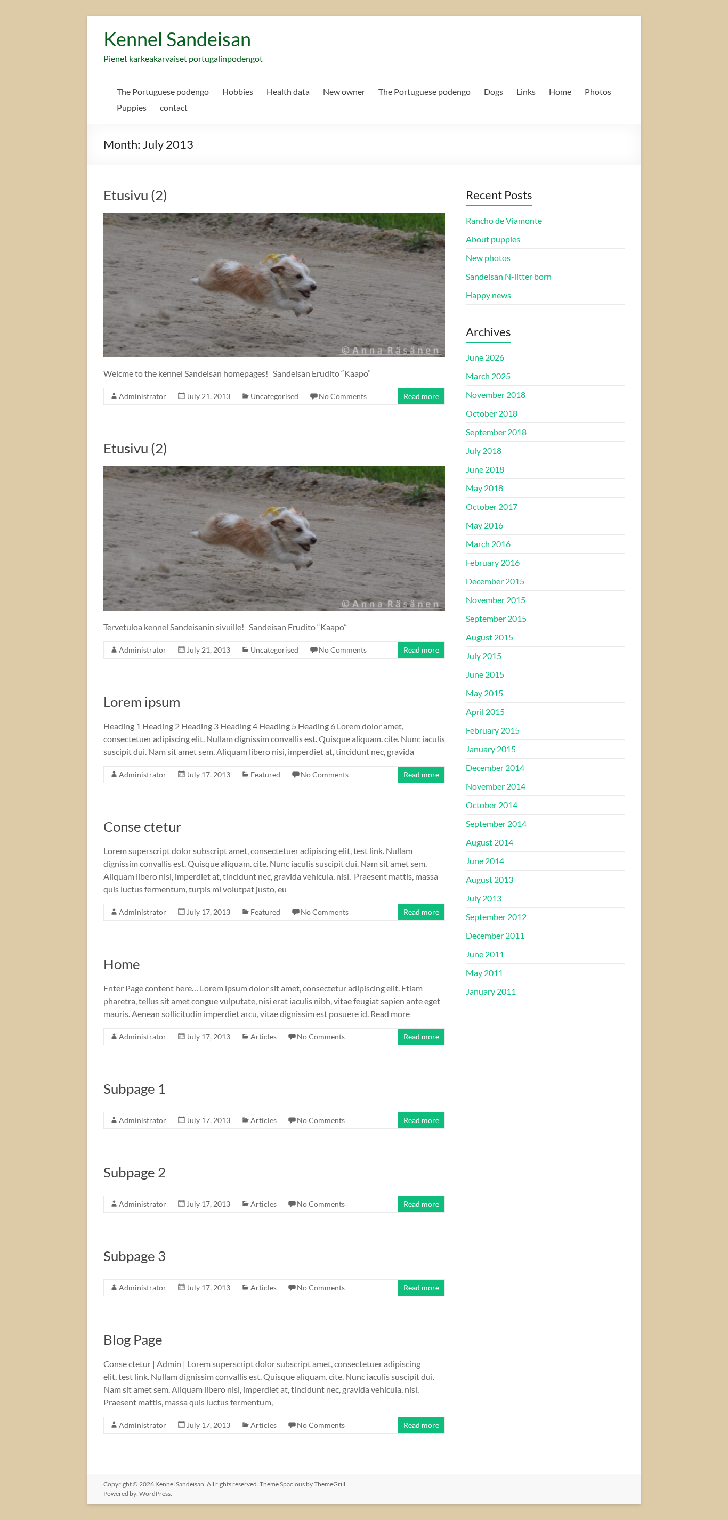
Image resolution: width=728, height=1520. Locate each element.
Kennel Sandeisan (177, 39)
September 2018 (496, 432)
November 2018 (495, 394)
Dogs (493, 91)
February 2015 (493, 730)
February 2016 (493, 562)
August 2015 (489, 637)
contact (174, 107)
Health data (288, 91)
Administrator (142, 396)
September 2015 (496, 618)
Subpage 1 (134, 1088)
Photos (598, 91)
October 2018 (491, 413)
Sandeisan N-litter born (509, 276)
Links (526, 91)
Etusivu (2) (135, 195)
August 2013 (489, 879)
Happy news (488, 295)
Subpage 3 (134, 1255)
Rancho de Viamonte (504, 220)
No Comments (343, 396)
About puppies (493, 239)
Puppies (132, 107)
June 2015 (485, 674)
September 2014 (496, 823)
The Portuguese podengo (163, 91)
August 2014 (489, 842)
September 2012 (496, 917)
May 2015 (484, 693)
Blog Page (133, 1339)
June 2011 (485, 954)
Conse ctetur (142, 826)
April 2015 (485, 711)
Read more (421, 396)
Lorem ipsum (141, 701)
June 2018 (485, 469)
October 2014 (491, 805)
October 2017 (491, 506)
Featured (265, 774)
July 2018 (483, 450)
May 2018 (484, 488)
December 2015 (495, 581)
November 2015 (495, 600)
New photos (488, 258)
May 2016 (484, 525)
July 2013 (483, 898)
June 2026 (485, 357)
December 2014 (495, 767)
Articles (263, 1036)
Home (560, 91)
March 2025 (488, 376)
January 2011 (491, 991)
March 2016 (488, 544)
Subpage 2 (134, 1172)
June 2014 (485, 861)
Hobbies (237, 91)
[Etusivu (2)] (274, 218)
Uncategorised (274, 396)
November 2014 (495, 786)
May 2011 (484, 973)
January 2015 (491, 749)
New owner (344, 91)
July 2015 (483, 656)
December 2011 (495, 935)
